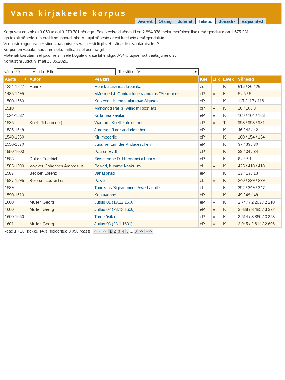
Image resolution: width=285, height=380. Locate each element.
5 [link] (127, 231)
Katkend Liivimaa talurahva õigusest (127, 100)
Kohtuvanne (105, 195)
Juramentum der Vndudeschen (122, 144)
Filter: (52, 71)
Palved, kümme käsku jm (117, 166)
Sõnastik (226, 21)
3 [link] (119, 231)
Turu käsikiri (105, 216)
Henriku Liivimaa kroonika (117, 86)
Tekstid (205, 21)
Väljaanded (252, 21)
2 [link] (115, 231)
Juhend (185, 21)
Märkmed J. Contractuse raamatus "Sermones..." (139, 93)
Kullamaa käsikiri (109, 115)
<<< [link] (97, 231)
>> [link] (141, 231)
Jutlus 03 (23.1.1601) (113, 223)
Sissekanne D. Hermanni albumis (124, 158)
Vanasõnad (104, 173)
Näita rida (23, 71)
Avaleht (145, 21)
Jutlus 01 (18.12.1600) (114, 202)
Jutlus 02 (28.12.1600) (114, 209)
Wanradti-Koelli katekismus (119, 122)
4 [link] (123, 231)
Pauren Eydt (105, 151)
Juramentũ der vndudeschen (120, 129)
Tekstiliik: (127, 71)
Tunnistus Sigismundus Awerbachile (127, 187)
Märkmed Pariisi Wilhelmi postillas (125, 108)
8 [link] (136, 231)
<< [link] (105, 231)
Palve (99, 180)
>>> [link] (149, 231)
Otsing (165, 21)
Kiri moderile (105, 137)
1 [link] (111, 231)
